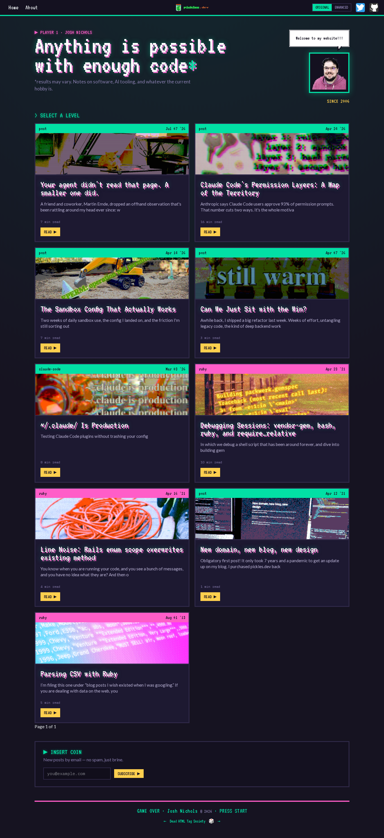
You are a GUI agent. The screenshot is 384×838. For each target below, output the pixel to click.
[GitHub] (373, 7)
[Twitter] (360, 7)
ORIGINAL (322, 7)
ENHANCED (341, 7)
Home (13, 7)
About (31, 7)
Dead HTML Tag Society (187, 821)
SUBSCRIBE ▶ (129, 773)
